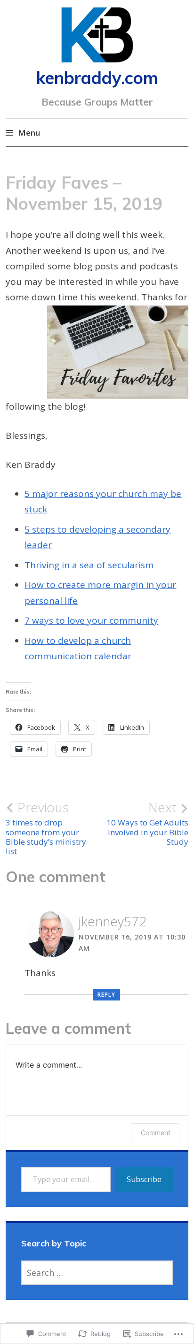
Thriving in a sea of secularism (89, 565)
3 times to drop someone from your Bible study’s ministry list (46, 828)
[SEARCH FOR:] (97, 1272)
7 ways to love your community (91, 620)
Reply (106, 995)
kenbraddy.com (97, 77)
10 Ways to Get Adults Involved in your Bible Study (147, 823)
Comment (155, 1133)
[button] (117, 352)
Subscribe (144, 1179)
